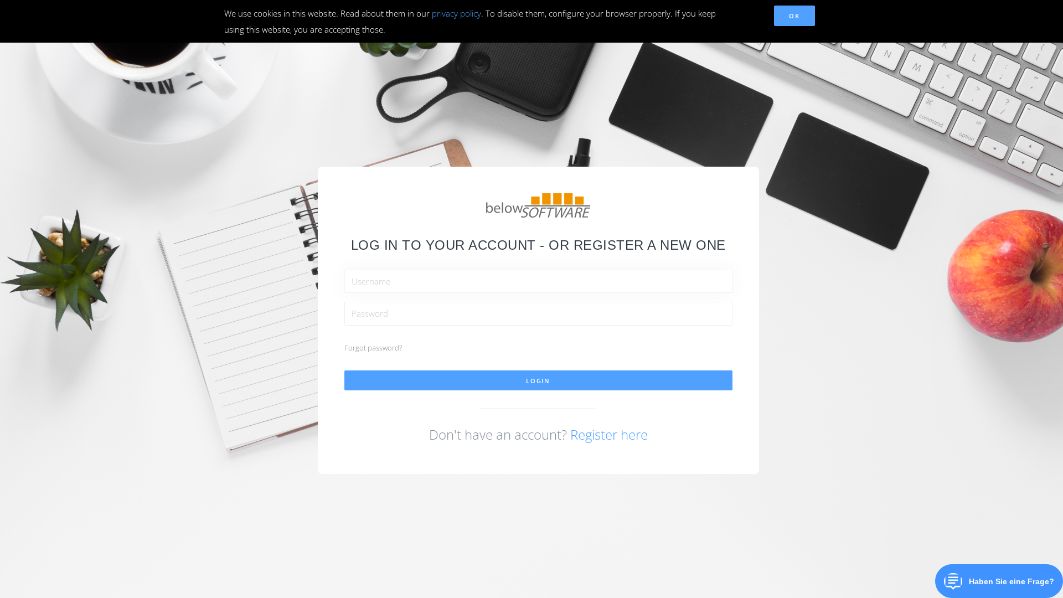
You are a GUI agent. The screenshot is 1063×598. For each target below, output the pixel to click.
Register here (609, 434)
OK (794, 16)
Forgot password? (373, 348)
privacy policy (456, 13)
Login (538, 381)
